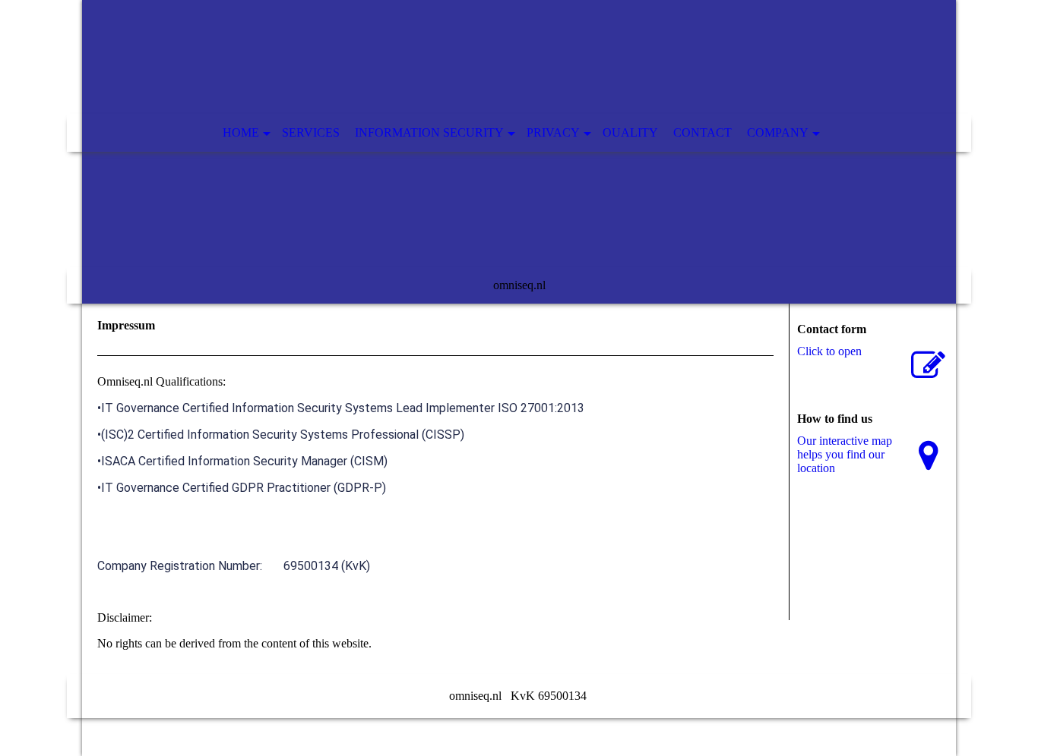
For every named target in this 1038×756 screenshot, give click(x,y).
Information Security (429, 132)
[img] (519, 152)
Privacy (553, 132)
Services (311, 132)
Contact (702, 132)
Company (778, 132)
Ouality (630, 132)
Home (241, 132)
